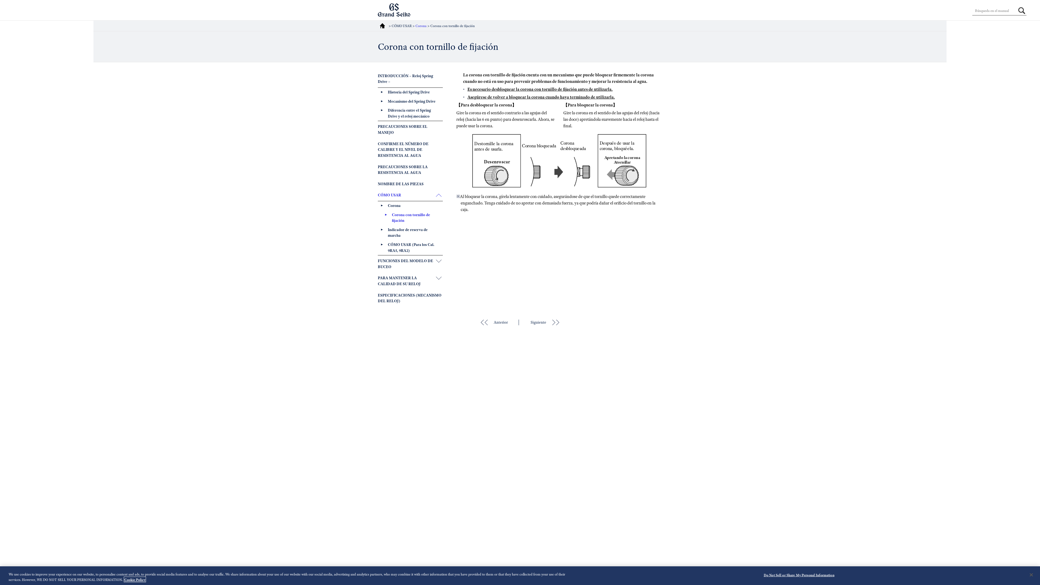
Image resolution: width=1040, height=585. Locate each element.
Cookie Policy (134, 579)
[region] (520, 575)
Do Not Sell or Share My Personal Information (799, 575)
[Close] (1031, 575)
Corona (421, 26)
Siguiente (538, 322)
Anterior (501, 322)
